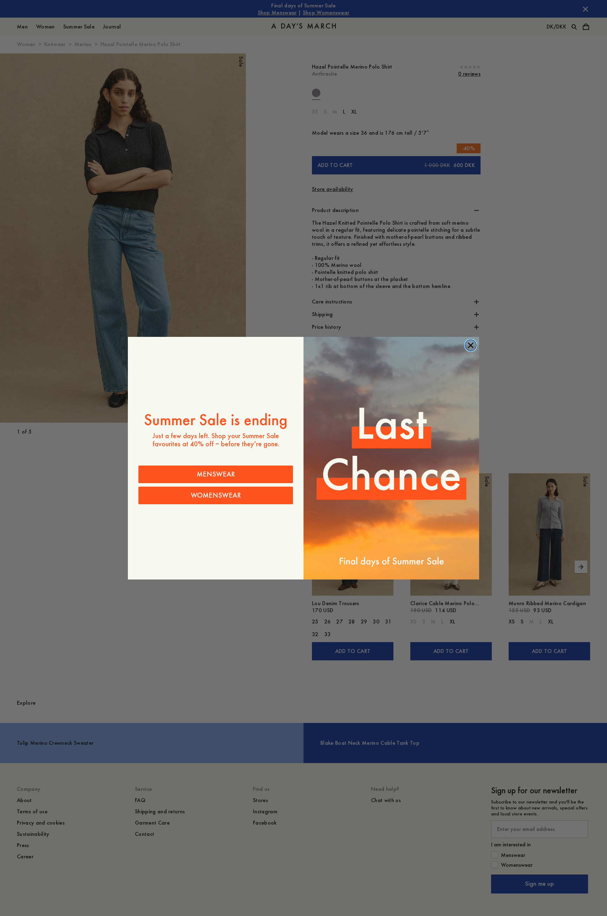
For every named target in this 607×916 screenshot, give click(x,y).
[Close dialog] (470, 345)
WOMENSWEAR (216, 495)
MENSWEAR (216, 474)
